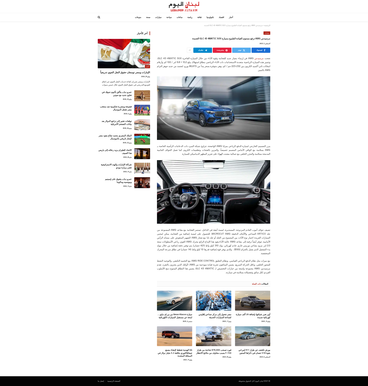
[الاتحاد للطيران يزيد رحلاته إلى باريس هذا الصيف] (142, 153)
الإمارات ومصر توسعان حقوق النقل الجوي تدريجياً (125, 72)
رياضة (189, 17)
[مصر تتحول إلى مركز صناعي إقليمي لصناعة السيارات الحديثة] (213, 301)
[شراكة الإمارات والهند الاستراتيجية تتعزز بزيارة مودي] (142, 168)
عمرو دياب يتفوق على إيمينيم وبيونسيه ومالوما (118, 180)
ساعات (180, 17)
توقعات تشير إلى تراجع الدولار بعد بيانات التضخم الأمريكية (117, 122)
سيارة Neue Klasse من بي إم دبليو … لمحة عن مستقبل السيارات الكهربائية (175, 316)
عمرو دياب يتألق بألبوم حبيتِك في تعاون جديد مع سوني (117, 93)
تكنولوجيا (210, 17)
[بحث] (99, 17)
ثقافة (199, 17)
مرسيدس (259, 58)
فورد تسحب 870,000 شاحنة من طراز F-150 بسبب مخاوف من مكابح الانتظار (213, 351)
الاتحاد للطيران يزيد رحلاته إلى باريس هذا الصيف (115, 151)
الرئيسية (267, 25)
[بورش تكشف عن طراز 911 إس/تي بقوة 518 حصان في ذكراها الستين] (252, 336)
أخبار (231, 17)
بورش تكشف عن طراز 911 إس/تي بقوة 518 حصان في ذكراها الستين (254, 351)
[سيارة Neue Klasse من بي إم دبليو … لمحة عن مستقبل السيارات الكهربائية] (174, 301)
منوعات (138, 17)
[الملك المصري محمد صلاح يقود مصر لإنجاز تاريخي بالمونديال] (142, 139)
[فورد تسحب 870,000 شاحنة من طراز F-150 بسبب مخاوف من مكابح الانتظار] (213, 336)
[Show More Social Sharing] (190, 50)
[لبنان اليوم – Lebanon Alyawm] (184, 6)
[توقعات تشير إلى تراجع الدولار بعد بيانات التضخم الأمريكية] (142, 124)
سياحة (169, 17)
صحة (148, 17)
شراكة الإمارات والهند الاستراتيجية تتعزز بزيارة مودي (116, 166)
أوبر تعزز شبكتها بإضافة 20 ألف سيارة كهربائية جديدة (253, 316)
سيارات (158, 17)
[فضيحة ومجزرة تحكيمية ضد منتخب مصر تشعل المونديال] (142, 110)
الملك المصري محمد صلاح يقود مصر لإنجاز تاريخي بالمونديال (115, 137)
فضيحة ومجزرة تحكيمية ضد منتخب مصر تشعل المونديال (116, 108)
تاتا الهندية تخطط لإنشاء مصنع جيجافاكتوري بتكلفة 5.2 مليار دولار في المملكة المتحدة (175, 352)
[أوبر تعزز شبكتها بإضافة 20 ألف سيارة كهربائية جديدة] (252, 301)
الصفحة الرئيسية (113, 381)
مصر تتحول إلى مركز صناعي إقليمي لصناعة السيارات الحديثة (215, 316)
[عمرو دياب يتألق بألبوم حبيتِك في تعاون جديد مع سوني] (142, 95)
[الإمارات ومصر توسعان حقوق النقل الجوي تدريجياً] (124, 53)
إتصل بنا (101, 381)
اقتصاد (221, 17)
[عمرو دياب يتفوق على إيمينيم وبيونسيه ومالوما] (142, 182)
